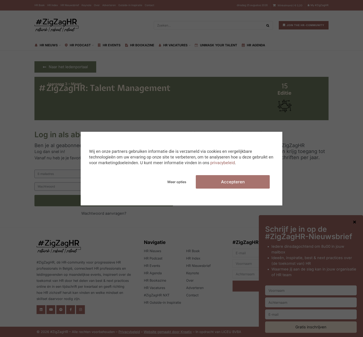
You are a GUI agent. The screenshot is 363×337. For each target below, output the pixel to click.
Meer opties (176, 182)
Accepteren (233, 181)
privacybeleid (222, 162)
